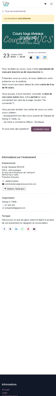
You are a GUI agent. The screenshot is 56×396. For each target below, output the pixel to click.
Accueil (5, 389)
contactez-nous (41, 129)
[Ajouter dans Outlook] (38, 57)
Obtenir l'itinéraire (15, 189)
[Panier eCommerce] (45, 3)
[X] (10, 229)
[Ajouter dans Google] (45, 57)
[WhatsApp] (22, 229)
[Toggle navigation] (51, 4)
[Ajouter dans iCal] (31, 57)
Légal (4, 392)
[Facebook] (4, 229)
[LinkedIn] (16, 229)
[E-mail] (34, 229)
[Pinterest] (28, 229)
